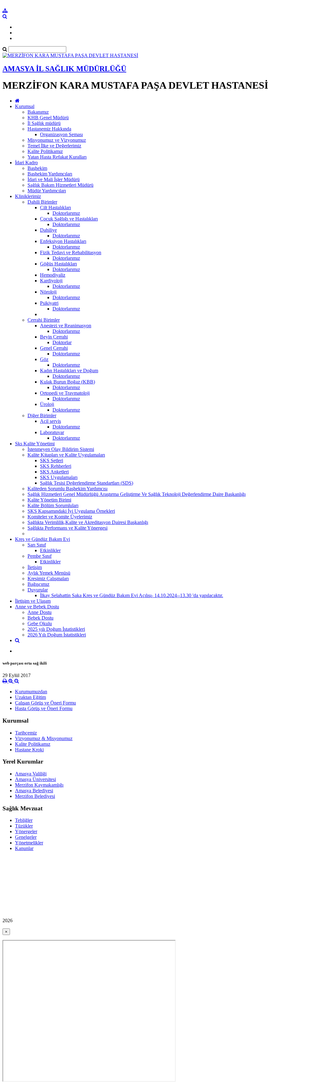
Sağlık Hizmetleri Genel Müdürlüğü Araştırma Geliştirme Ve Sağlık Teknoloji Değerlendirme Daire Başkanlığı (137, 494)
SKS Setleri (51, 460)
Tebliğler (23, 820)
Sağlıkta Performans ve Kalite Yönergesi (68, 528)
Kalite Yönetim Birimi (49, 499)
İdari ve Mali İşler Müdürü (54, 179)
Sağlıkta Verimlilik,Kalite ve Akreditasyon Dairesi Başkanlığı (88, 522)
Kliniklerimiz (28, 196)
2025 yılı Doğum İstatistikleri (56, 629)
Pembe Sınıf (40, 556)
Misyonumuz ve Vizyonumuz (57, 140)
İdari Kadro (26, 162)
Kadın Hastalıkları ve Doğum (69, 370)
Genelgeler (26, 837)
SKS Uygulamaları (59, 477)
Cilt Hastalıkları (55, 207)
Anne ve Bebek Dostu (37, 606)
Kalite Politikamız (45, 151)
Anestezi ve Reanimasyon (65, 325)
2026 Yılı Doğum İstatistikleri (57, 634)
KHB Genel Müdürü (48, 117)
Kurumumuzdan (31, 691)
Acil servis (50, 421)
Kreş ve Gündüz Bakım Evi (42, 539)
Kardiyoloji (51, 280)
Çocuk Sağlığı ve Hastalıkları (69, 218)
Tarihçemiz (26, 732)
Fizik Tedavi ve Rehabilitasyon (70, 252)
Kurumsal (24, 106)
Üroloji (47, 404)
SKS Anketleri (54, 471)
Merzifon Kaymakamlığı (39, 785)
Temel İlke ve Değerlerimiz (54, 145)
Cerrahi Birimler (44, 320)
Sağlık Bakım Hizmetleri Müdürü (60, 185)
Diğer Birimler (42, 415)
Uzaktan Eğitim (30, 697)
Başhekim (37, 168)
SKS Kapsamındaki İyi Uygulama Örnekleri (71, 511)
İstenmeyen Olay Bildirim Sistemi (61, 449)
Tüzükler (24, 825)
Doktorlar (62, 342)
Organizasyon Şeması (61, 134)
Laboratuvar (52, 432)
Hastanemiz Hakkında (49, 128)
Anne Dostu (40, 612)
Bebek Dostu (40, 618)
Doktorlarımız (66, 213)
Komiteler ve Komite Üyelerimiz (60, 516)
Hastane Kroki (29, 749)
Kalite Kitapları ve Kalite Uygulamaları (66, 454)
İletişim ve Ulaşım (33, 601)
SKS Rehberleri (55, 466)
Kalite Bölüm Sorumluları (53, 505)
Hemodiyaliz (52, 275)
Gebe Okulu (40, 623)
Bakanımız (38, 112)
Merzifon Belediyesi (35, 796)
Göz (44, 359)
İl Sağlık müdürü (44, 123)
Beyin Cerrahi (54, 336)
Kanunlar (24, 848)
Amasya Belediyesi (34, 790)
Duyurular (38, 589)
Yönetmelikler (29, 842)
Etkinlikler (50, 550)
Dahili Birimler (42, 202)
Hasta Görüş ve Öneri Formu (43, 708)
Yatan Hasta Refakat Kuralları (57, 157)
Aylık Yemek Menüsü (49, 573)
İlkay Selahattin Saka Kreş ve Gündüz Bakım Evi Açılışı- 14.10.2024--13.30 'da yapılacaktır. (131, 595)
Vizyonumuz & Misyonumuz (43, 738)
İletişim (35, 567)
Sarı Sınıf (37, 544)
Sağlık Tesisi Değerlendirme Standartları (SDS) (86, 483)
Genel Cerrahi (54, 348)
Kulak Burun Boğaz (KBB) (67, 381)
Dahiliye (48, 230)
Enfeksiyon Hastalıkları (63, 241)
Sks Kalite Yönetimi (35, 443)
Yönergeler (26, 831)
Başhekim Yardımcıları (50, 173)
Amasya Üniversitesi (35, 779)
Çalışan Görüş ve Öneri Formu (45, 702)
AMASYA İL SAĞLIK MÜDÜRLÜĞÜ (64, 69)
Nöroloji (48, 291)
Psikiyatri (49, 303)
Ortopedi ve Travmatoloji (65, 393)
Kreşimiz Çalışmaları (48, 578)
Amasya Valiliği (31, 773)
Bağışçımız (38, 584)
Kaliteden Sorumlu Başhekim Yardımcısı (68, 488)
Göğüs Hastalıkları (58, 263)
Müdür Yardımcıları (47, 190)
